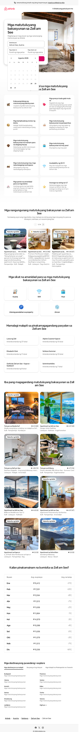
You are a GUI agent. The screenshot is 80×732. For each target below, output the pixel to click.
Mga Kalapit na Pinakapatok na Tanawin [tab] (59, 667)
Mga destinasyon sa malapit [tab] (13, 667)
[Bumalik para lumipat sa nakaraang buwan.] (11, 58)
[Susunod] (43, 224)
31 (15, 88)
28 (31, 83)
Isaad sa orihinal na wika (56, 3)
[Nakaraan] (35, 224)
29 (35, 83)
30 (11, 88)
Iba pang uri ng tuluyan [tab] (34, 667)
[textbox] (16, 52)
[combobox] (26, 45)
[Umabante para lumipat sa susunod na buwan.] (35, 58)
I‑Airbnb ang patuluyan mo (62, 9)
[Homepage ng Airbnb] (9, 8)
